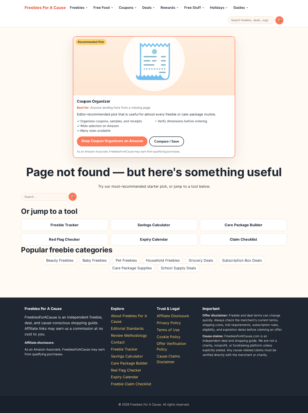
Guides (239, 7)
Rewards (168, 7)
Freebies (77, 7)
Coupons (126, 7)
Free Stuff (192, 7)
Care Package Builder (243, 225)
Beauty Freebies (60, 260)
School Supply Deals (178, 268)
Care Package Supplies (132, 268)
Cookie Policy (168, 337)
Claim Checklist (243, 239)
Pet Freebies (126, 260)
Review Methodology (129, 335)
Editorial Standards (127, 328)
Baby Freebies (95, 260)
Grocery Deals (201, 260)
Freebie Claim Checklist (131, 384)
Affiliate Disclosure (173, 316)
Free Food (101, 7)
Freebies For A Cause (45, 7)
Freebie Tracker (65, 225)
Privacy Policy (169, 323)
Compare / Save (166, 141)
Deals (147, 7)
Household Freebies (163, 260)
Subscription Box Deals (242, 260)
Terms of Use (168, 330)
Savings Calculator (154, 225)
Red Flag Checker (64, 239)
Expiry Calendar (154, 239)
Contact (118, 342)
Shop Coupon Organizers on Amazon (112, 141)
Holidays (217, 7)
